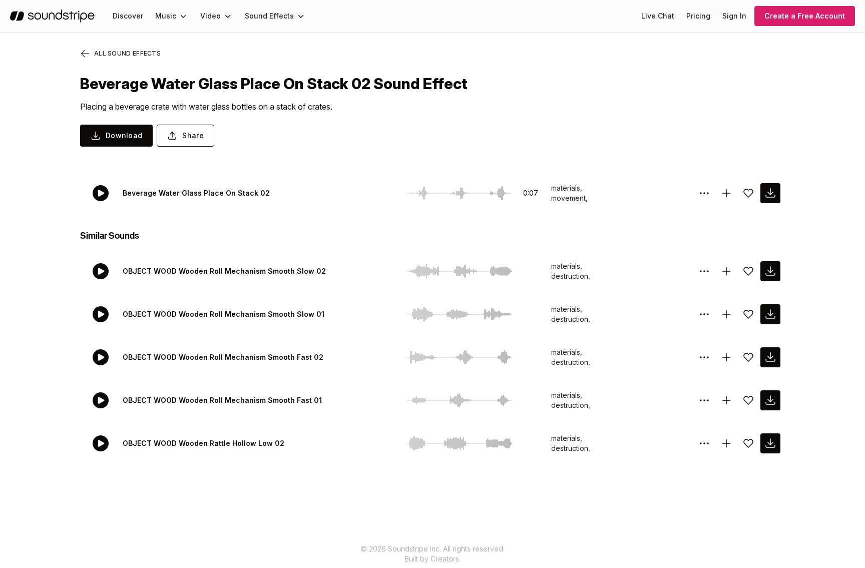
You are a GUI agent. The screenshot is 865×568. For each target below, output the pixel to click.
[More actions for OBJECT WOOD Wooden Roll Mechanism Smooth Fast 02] (704, 357)
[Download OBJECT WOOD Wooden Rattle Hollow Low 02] (770, 443)
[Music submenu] (183, 16)
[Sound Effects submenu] (301, 16)
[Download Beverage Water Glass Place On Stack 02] (770, 193)
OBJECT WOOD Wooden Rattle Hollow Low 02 (203, 443)
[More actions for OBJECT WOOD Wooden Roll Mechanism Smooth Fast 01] (704, 400)
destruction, (570, 276)
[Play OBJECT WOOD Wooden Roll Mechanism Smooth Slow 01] (101, 314)
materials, (566, 188)
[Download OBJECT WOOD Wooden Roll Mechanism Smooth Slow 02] (770, 271)
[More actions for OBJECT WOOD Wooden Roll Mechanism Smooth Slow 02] (704, 271)
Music (165, 16)
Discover (128, 16)
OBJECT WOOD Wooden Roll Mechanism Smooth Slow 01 (223, 314)
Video (210, 16)
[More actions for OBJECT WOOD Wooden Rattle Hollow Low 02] (704, 443)
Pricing (698, 16)
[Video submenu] (228, 16)
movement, (569, 198)
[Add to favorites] (748, 193)
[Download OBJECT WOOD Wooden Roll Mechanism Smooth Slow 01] (770, 314)
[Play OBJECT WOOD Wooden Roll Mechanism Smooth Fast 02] (101, 357)
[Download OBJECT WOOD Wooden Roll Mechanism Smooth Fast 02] (770, 357)
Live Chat (657, 16)
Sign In (734, 16)
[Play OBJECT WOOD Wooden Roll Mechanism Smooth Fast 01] (101, 400)
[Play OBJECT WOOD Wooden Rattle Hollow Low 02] (101, 443)
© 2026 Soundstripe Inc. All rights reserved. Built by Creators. (432, 553)
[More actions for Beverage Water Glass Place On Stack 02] (704, 193)
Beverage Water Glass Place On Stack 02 (196, 193)
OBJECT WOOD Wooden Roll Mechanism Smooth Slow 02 (224, 271)
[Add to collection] (726, 193)
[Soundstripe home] (52, 16)
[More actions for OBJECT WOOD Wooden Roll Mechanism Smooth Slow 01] (704, 314)
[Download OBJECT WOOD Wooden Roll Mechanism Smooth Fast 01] (770, 400)
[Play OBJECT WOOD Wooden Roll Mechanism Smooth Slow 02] (101, 271)
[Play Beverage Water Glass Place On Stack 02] (101, 193)
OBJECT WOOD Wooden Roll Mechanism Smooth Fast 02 (223, 357)
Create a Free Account (804, 16)
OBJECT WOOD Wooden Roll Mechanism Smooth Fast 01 (222, 400)
